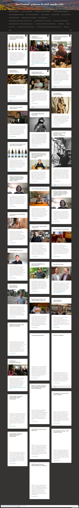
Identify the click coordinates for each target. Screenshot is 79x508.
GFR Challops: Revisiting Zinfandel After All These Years (16, 435)
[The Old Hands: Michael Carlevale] (61, 105)
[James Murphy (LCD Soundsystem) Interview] (39, 83)
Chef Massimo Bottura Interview (14, 71)
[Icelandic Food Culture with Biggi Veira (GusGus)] (18, 333)
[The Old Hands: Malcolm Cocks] (39, 198)
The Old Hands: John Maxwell (61, 229)
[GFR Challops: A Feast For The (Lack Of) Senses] (61, 403)
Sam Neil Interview (58, 264)
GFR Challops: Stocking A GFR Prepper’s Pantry (61, 431)
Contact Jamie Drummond (26, 11)
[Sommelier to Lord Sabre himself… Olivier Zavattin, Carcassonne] (61, 152)
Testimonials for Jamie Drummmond (42, 11)
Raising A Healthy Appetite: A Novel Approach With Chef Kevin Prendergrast (39, 387)
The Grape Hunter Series (14, 17)
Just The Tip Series (45, 14)
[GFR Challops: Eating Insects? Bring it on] (39, 438)
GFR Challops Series (66, 14)
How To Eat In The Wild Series (32, 14)
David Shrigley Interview (16, 250)
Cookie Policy (18, 506)
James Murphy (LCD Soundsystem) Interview (37, 72)
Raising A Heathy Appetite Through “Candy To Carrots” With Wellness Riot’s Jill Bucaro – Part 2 (17, 178)
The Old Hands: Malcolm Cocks (39, 188)
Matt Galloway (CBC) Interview (14, 286)
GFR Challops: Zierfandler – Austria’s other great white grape (16, 398)
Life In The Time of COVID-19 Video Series (42, 20)
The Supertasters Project (37, 335)
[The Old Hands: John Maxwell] (61, 237)
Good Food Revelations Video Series (60, 20)
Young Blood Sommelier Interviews (60, 11)
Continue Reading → (13, 62)
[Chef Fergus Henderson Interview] (39, 45)
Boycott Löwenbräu (58, 335)
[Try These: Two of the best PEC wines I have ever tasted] (18, 153)
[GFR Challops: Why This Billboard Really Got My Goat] (39, 475)
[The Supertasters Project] (39, 351)
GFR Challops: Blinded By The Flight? (37, 114)
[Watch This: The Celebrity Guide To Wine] (18, 117)
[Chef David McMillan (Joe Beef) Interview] (39, 273)
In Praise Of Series (55, 14)
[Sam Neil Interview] (61, 274)
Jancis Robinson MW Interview (57, 300)
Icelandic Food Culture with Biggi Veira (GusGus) (17, 325)
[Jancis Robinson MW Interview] (61, 309)
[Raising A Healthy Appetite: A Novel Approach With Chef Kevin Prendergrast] (39, 399)
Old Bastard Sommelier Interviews (16, 14)
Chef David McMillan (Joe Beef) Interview (38, 264)
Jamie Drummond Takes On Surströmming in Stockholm (60, 38)
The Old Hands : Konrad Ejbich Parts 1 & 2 (17, 215)
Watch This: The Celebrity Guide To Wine (16, 108)
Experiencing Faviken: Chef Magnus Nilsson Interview (38, 299)
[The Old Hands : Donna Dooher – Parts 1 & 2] (39, 236)
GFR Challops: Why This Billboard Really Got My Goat (38, 465)
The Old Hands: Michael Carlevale (58, 94)
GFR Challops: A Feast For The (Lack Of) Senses (61, 394)
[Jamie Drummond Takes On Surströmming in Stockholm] (61, 54)
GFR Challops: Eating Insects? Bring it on (39, 430)
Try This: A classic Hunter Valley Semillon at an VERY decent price (17, 38)
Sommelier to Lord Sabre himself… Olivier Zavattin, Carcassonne (59, 134)
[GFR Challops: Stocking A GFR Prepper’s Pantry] (61, 441)
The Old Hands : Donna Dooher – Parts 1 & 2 (39, 227)
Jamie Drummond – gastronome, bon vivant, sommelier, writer (39, 4)
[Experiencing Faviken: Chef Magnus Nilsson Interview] (39, 308)
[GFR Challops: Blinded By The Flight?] (39, 124)
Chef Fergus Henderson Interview (36, 37)
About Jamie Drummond (14, 11)
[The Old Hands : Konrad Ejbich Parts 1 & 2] (18, 223)
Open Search (71, 30)
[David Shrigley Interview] (18, 258)
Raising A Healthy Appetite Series (28, 17)
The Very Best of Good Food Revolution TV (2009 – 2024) (20, 20)
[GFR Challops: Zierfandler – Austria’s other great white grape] (18, 406)
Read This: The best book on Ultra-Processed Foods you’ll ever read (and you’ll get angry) (38, 155)
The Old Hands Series (42, 17)
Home (10, 30)
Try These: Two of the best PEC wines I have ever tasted (17, 144)
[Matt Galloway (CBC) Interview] (18, 296)
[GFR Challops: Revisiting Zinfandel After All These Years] (18, 444)
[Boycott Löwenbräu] (61, 354)
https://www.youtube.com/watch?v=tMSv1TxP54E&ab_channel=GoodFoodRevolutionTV (39, 63)
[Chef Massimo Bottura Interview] (18, 79)
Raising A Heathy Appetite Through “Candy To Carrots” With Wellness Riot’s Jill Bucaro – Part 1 (60, 193)
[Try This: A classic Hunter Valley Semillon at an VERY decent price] (18, 45)
